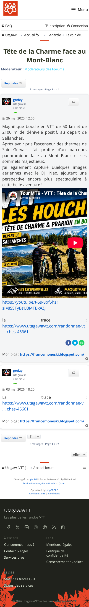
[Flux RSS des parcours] (54, 527)
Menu (83, 9)
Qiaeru (62, 483)
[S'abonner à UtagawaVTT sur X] (17, 527)
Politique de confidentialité (57, 553)
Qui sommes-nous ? (19, 545)
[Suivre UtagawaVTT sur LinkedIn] (26, 527)
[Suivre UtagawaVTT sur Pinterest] (45, 527)
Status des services (18, 585)
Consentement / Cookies (64, 562)
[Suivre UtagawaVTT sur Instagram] (35, 527)
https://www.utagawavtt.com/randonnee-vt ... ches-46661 (43, 328)
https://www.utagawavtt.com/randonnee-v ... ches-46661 (43, 405)
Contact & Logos (16, 551)
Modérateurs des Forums (44, 69)
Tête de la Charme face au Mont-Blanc (44, 55)
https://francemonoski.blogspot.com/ (52, 354)
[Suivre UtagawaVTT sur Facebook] (8, 527)
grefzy (18, 100)
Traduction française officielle (39, 483)
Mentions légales (59, 545)
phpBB (33, 479)
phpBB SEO (52, 490)
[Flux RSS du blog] (63, 527)
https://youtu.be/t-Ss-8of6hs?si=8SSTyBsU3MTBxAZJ (30, 304)
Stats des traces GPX (19, 579)
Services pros (14, 557)
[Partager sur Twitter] (75, 343)
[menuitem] (6, 26)
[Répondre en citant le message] (73, 102)
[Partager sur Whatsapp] (81, 343)
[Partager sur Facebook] (68, 343)
